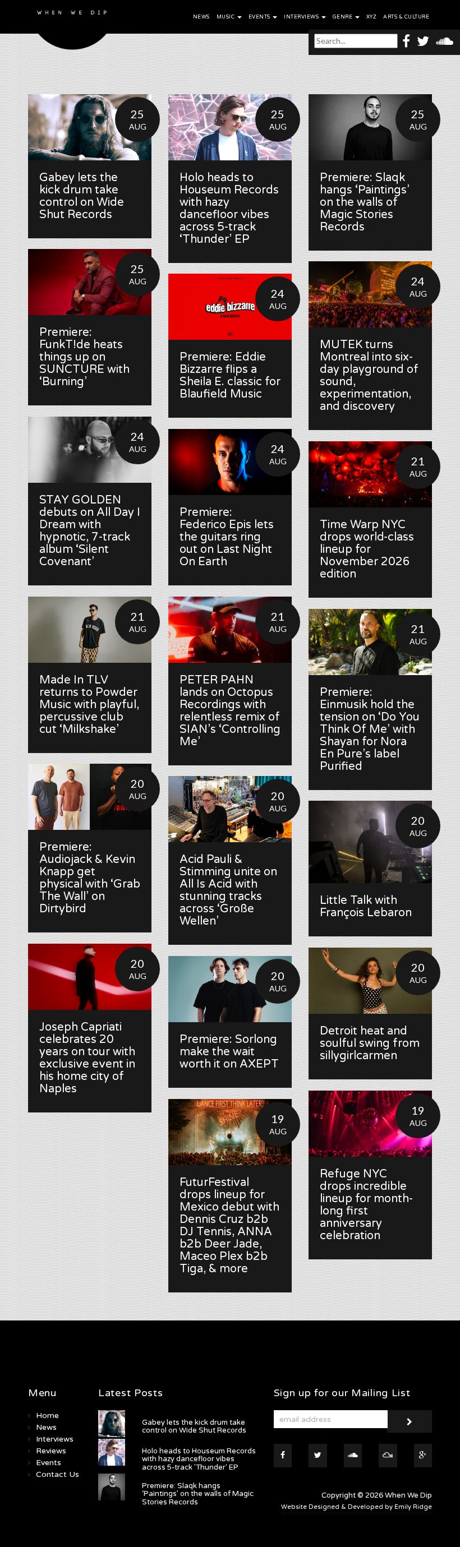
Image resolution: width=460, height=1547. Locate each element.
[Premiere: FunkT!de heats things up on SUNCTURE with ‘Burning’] (89, 282)
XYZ (371, 17)
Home (47, 1415)
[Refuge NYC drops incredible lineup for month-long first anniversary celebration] (370, 1124)
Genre (343, 17)
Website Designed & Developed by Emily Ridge (356, 1507)
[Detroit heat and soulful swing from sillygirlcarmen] (370, 981)
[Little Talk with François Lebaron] (370, 842)
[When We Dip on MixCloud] (388, 1455)
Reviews (51, 1451)
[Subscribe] (409, 1421)
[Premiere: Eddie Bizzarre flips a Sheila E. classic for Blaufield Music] (230, 307)
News (201, 17)
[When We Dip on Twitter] (423, 40)
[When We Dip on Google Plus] (423, 1455)
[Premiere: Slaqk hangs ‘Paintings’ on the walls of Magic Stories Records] (370, 127)
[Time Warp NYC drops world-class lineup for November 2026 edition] (370, 474)
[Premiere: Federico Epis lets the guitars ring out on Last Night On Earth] (230, 462)
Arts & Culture (406, 17)
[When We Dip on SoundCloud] (445, 40)
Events (260, 17)
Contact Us (57, 1474)
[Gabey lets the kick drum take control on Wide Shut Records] (89, 127)
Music (226, 17)
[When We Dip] (72, 28)
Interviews (302, 17)
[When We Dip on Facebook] (406, 40)
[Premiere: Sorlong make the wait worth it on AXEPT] (230, 989)
